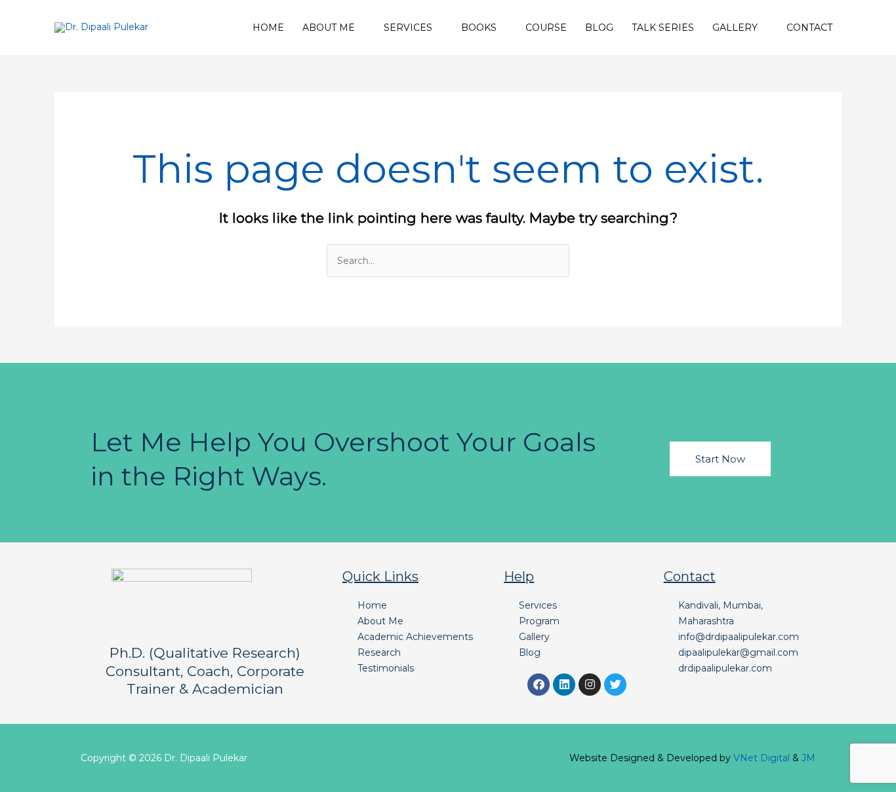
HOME (268, 27)
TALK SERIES (663, 27)
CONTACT (809, 27)
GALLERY (735, 27)
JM (808, 758)
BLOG (599, 27)
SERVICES (408, 27)
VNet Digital (761, 758)
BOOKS (479, 27)
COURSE (546, 27)
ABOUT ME (328, 27)
